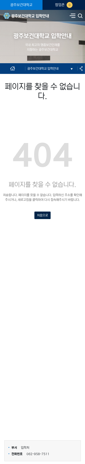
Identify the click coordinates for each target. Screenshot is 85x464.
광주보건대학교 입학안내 (19, 13)
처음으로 (42, 215)
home (6, 68)
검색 (80, 16)
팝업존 (63, 5)
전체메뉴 (72, 16)
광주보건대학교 (21, 5)
